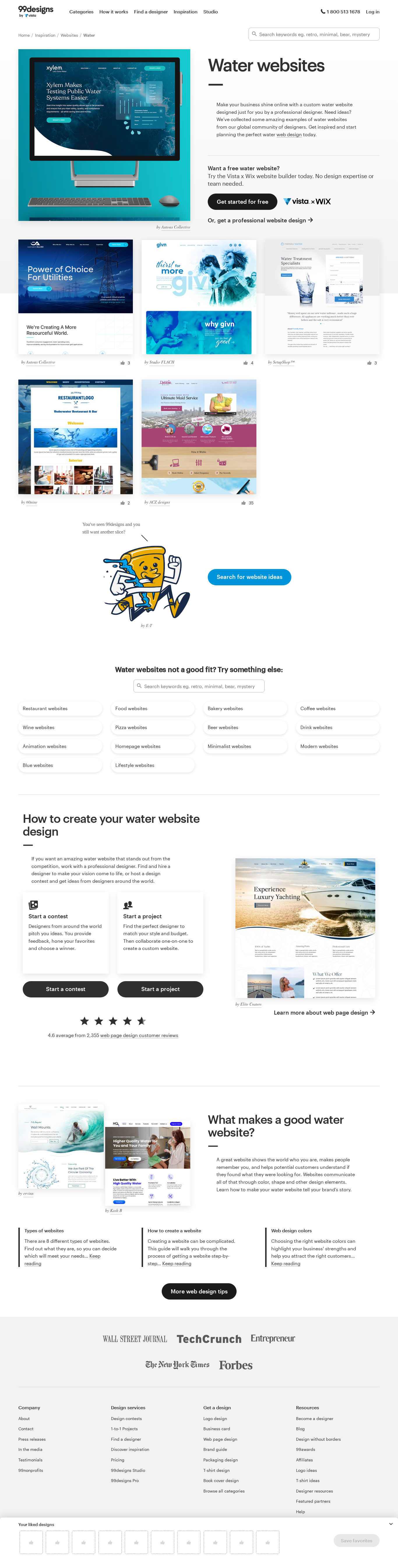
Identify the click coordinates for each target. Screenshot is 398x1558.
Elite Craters (250, 1004)
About (24, 1418)
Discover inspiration (130, 1449)
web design (289, 134)
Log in (373, 11)
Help (300, 1511)
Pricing (117, 1459)
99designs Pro (125, 1480)
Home (24, 35)
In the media (30, 1449)
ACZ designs (159, 502)
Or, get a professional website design (257, 220)
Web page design (220, 1439)
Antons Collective (175, 227)
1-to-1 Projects (124, 1428)
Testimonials (30, 1459)
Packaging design (220, 1459)
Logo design (215, 1418)
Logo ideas (306, 1470)
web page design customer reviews (139, 1035)
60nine (31, 502)
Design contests (126, 1418)
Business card (216, 1428)
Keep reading (176, 1263)
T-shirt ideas (308, 1480)
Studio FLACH (161, 362)
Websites (70, 35)
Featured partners (313, 1501)
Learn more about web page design (321, 1012)
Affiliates (304, 1459)
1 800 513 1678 (343, 11)
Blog (300, 1428)
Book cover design (221, 1480)
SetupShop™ (283, 362)
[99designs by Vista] (35, 11)
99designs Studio (128, 1470)
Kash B (116, 1210)
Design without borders (318, 1439)
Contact (26, 1428)
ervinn (28, 1193)
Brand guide (215, 1449)
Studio (210, 11)
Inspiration (186, 11)
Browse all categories (224, 1490)
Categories (81, 11)
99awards (305, 1449)
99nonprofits (30, 1470)
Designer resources (314, 1490)
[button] (391, 1524)
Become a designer (314, 1418)
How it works (113, 11)
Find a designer (151, 11)
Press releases (32, 1439)
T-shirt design (216, 1470)
